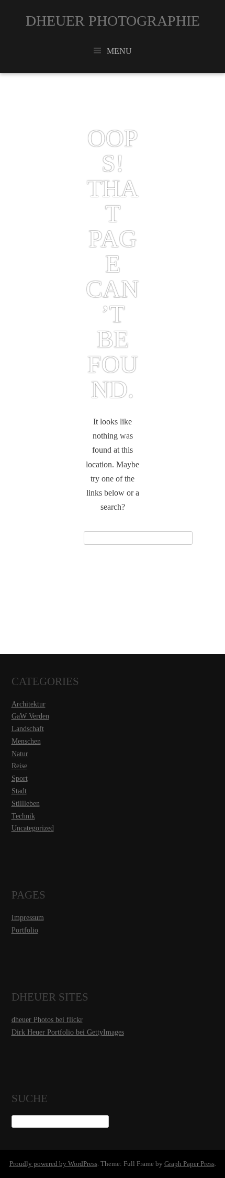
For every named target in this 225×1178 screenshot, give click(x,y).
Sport (20, 778)
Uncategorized (33, 828)
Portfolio (25, 930)
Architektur (29, 704)
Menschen (26, 741)
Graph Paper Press (189, 1164)
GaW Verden (30, 716)
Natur (20, 754)
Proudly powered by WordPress (53, 1164)
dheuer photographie (113, 21)
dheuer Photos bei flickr (47, 1020)
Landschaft (28, 729)
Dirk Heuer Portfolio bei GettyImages (68, 1032)
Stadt (19, 791)
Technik (23, 816)
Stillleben (26, 803)
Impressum (28, 918)
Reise (19, 766)
